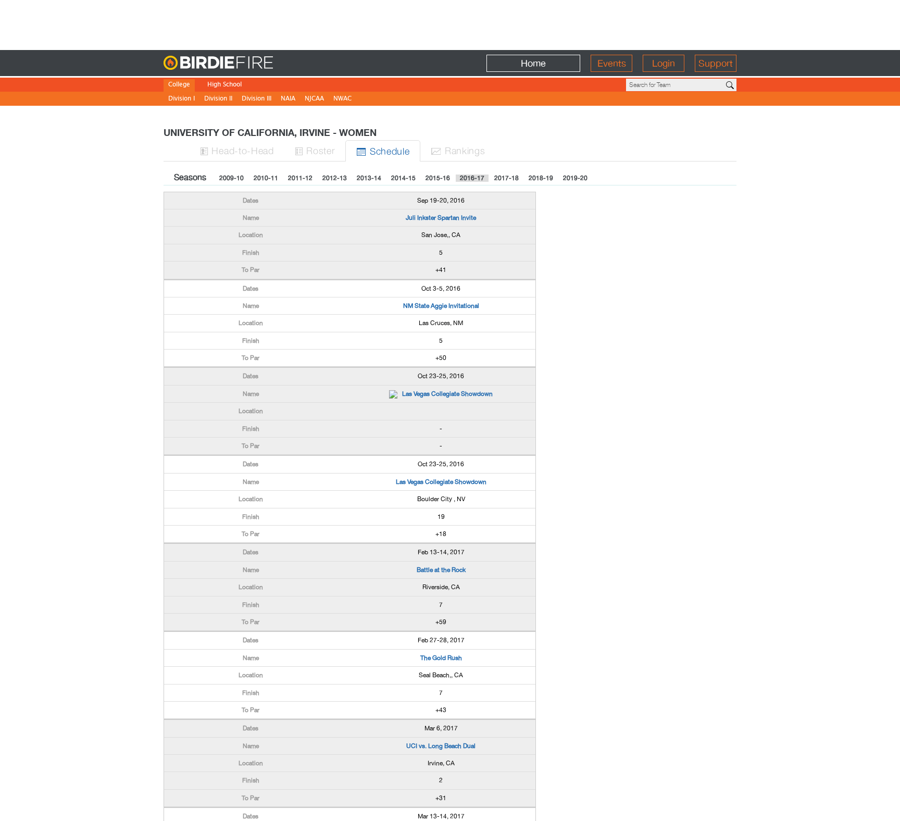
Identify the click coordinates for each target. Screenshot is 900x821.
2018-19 (541, 178)
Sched (382, 151)
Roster (315, 150)
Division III (256, 99)
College (179, 85)
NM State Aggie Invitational (441, 305)
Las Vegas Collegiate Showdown (447, 393)
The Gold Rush (441, 658)
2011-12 (300, 178)
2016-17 (472, 178)
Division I (181, 99)
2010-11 (266, 178)
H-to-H (237, 150)
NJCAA (314, 99)
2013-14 (369, 178)
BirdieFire (239, 63)
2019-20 (575, 178)
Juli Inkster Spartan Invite (441, 217)
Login (663, 63)
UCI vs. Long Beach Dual (441, 746)
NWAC (342, 99)
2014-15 (403, 178)
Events (611, 63)
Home (533, 63)
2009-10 (231, 178)
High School (224, 85)
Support (715, 63)
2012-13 (334, 178)
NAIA (288, 99)
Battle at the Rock (441, 570)
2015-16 (438, 178)
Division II (218, 99)
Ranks (458, 150)
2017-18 (506, 178)
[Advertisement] (450, 23)
